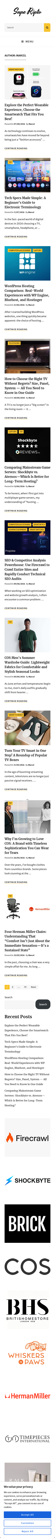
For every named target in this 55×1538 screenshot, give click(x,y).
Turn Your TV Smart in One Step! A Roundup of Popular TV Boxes (26, 755)
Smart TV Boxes (16, 715)
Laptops (37, 250)
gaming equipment (17, 530)
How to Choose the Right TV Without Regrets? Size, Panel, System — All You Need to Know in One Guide (27, 1079)
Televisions (14, 343)
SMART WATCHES (16, 69)
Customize (27, 1523)
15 (26, 987)
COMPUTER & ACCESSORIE (19, 250)
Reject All (27, 1531)
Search (8, 997)
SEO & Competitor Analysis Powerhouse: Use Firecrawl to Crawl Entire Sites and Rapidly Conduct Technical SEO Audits (27, 569)
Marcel (32, 124)
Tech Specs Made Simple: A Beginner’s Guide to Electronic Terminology (25, 202)
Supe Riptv (27, 11)
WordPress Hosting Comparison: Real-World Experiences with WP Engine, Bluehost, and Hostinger (25, 1062)
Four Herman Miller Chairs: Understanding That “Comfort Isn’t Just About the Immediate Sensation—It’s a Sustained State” (27, 941)
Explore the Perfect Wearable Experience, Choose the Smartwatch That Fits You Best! (26, 1030)
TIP (10, 162)
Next (33, 987)
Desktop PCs (39, 524)
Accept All (27, 1514)
